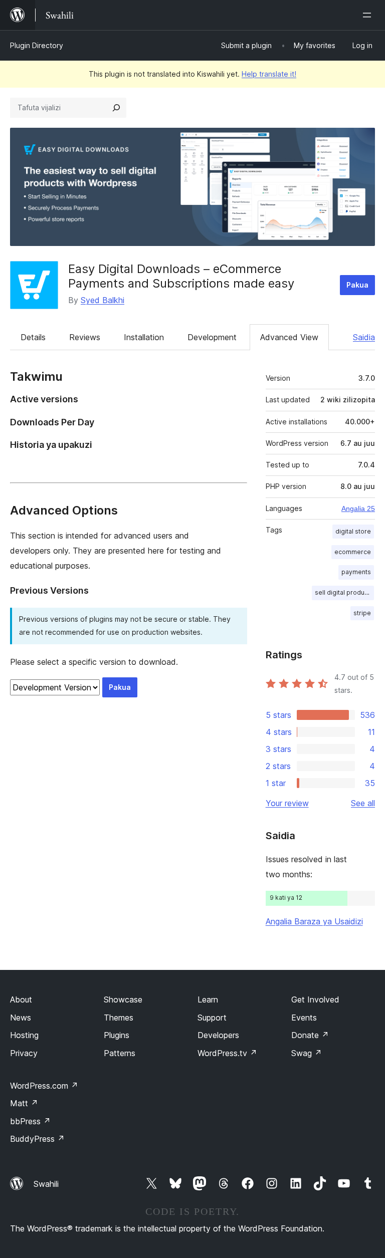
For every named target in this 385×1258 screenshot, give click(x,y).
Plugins (116, 1035)
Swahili (46, 1184)
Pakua (357, 285)
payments (356, 572)
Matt (24, 1103)
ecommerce (352, 552)
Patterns (119, 1053)
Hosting (24, 1035)
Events (304, 1018)
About (21, 999)
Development (212, 337)
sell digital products (344, 592)
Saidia (364, 337)
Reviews (84, 337)
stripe (362, 613)
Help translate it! (269, 74)
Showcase (123, 999)
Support (212, 1018)
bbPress (30, 1121)
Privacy (24, 1053)
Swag (306, 1053)
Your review (287, 803)
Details (33, 337)
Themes (118, 1018)
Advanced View (289, 337)
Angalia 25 (358, 509)
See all (363, 803)
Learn (208, 999)
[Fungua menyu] (369, 15)
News (20, 1018)
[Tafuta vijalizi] (116, 108)
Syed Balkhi (102, 300)
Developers (218, 1035)
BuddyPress (37, 1139)
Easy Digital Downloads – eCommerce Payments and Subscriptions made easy (181, 276)
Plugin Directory (36, 45)
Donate (310, 1035)
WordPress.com (44, 1086)
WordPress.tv (227, 1053)
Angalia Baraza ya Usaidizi (314, 921)
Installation (144, 337)
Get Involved (315, 999)
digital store (353, 531)
